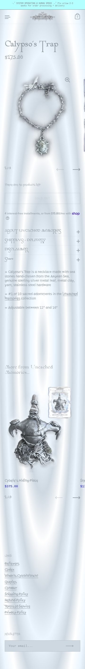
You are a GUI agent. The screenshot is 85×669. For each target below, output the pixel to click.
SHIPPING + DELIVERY (25, 240)
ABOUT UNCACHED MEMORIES (33, 231)
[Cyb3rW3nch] (42, 16)
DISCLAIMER (16, 250)
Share (9, 259)
